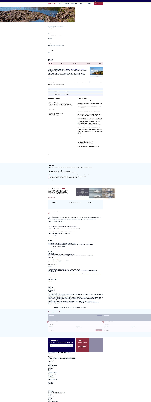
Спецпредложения (73, 3)
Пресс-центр (50, 398)
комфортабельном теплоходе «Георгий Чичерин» (72, 69)
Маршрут (62, 63)
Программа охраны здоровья (52, 373)
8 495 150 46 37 (50, 363)
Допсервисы (75, 63)
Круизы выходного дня (51, 367)
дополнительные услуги (54, 115)
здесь (67, 181)
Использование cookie (51, 400)
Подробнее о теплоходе (51, 197)
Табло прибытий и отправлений (65, 170)
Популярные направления (52, 365)
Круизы (60, 3)
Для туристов (81, 3)
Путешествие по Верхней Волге (109, 321)
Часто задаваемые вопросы (52, 372)
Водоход (82, 69)
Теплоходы (66, 3)
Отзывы (100, 63)
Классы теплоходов (51, 377)
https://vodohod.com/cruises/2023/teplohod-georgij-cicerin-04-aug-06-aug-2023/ (67, 307)
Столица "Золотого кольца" (53, 321)
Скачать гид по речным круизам (53, 384)
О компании (88, 3)
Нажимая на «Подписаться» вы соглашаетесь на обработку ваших (63, 357)
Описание (50, 63)
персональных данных (74, 357)
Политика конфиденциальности (53, 396)
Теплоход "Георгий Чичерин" (54, 188)
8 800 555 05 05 (50, 361)
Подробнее (98, 330)
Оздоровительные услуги (52, 109)
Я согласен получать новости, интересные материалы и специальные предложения (62, 358)
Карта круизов (50, 368)
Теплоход (88, 63)
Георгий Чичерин (51, 50)
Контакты (49, 399)
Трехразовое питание (51, 103)
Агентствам (50, 378)
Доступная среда (51, 375)
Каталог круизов (50, 364)
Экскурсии (49, 369)
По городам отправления (52, 366)
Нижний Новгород (52, 324)
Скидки (49, 381)
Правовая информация (51, 374)
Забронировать (51, 28)
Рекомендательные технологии (53, 401)
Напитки (50, 114)
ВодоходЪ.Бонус (50, 383)
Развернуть (50, 240)
